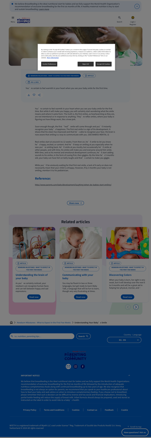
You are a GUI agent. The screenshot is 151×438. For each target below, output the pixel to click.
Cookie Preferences (49, 64)
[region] (76, 57)
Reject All (85, 64)
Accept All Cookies (103, 64)
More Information (53, 58)
